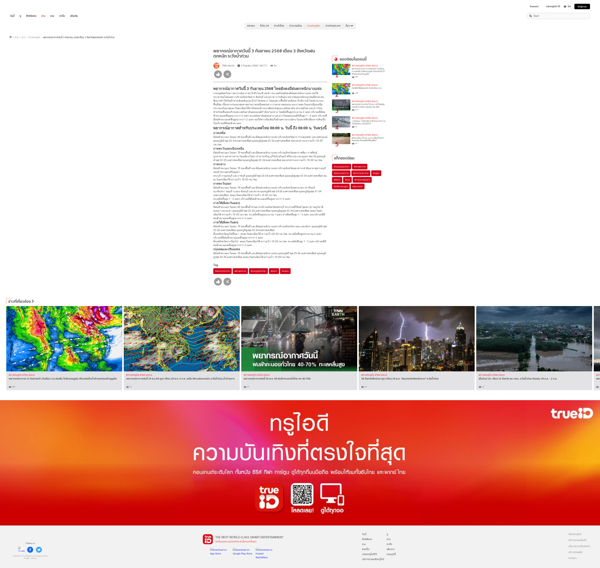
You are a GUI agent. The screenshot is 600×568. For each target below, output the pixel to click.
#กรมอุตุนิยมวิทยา (258, 271)
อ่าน (43, 16)
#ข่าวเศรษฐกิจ (358, 65)
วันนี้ (12, 16)
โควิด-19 (264, 26)
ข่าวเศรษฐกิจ (313, 26)
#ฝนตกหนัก (357, 186)
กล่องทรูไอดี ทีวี (553, 6)
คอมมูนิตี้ (391, 554)
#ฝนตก (274, 271)
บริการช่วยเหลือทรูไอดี (373, 559)
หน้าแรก (251, 26)
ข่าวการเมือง (295, 26)
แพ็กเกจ (391, 549)
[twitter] (39, 550)
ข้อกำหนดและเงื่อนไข (577, 540)
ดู (20, 16)
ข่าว (23, 37)
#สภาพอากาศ (240, 271)
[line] (21, 550)
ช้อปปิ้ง (365, 549)
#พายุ (347, 179)
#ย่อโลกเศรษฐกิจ (341, 186)
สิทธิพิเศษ (31, 16)
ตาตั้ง (62, 16)
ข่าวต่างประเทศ (332, 26)
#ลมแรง (285, 271)
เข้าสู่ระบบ (582, 6)
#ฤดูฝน (376, 173)
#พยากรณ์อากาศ (222, 271)
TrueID (19, 6)
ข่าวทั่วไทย (279, 26)
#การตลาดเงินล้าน (362, 179)
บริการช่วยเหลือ (575, 552)
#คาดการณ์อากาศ (360, 173)
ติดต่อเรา (572, 558)
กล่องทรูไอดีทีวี (369, 554)
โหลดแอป (534, 6)
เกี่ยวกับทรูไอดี (574, 534)
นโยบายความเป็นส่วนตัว (579, 546)
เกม (52, 16)
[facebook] (30, 550)
